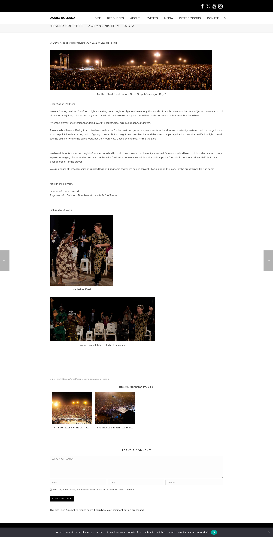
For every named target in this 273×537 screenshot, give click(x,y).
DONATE (213, 18)
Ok (213, 532)
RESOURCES (115, 18)
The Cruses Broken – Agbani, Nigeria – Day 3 (116, 428)
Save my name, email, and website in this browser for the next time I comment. (94, 489)
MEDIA (168, 18)
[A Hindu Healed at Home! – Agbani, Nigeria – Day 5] (72, 408)
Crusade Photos (109, 42)
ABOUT (135, 18)
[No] (269, 532)
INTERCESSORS (190, 18)
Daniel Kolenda (60, 42)
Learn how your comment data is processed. (119, 509)
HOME (96, 18)
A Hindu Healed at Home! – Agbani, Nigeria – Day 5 (73, 428)
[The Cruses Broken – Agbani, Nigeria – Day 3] (115, 408)
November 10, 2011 (87, 42)
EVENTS (152, 18)
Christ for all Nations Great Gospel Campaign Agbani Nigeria (79, 379)
